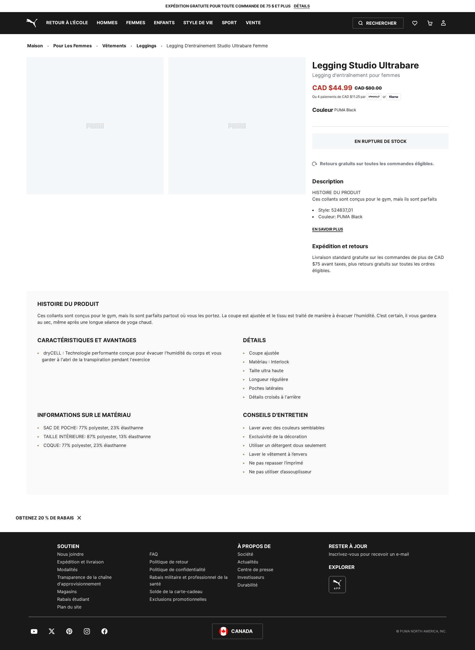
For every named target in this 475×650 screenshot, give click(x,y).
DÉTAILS (302, 6)
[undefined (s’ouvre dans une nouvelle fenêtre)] (337, 584)
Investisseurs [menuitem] (251, 577)
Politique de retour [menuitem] (169, 562)
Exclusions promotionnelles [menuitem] (178, 599)
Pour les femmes (72, 45)
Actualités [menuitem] (248, 562)
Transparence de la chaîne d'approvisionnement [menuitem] (84, 580)
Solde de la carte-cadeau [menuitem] (176, 591)
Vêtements (114, 45)
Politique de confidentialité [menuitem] (177, 569)
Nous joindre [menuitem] (70, 554)
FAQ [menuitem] (154, 554)
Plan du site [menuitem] (69, 607)
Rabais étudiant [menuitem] (73, 599)
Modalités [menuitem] (67, 569)
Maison (35, 45)
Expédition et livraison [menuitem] (80, 562)
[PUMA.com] (30, 23)
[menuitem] (67, 23)
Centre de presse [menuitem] (255, 569)
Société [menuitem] (245, 554)
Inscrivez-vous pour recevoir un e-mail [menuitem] (369, 554)
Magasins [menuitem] (67, 591)
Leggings (146, 45)
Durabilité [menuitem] (248, 585)
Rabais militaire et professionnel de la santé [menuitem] (189, 580)
